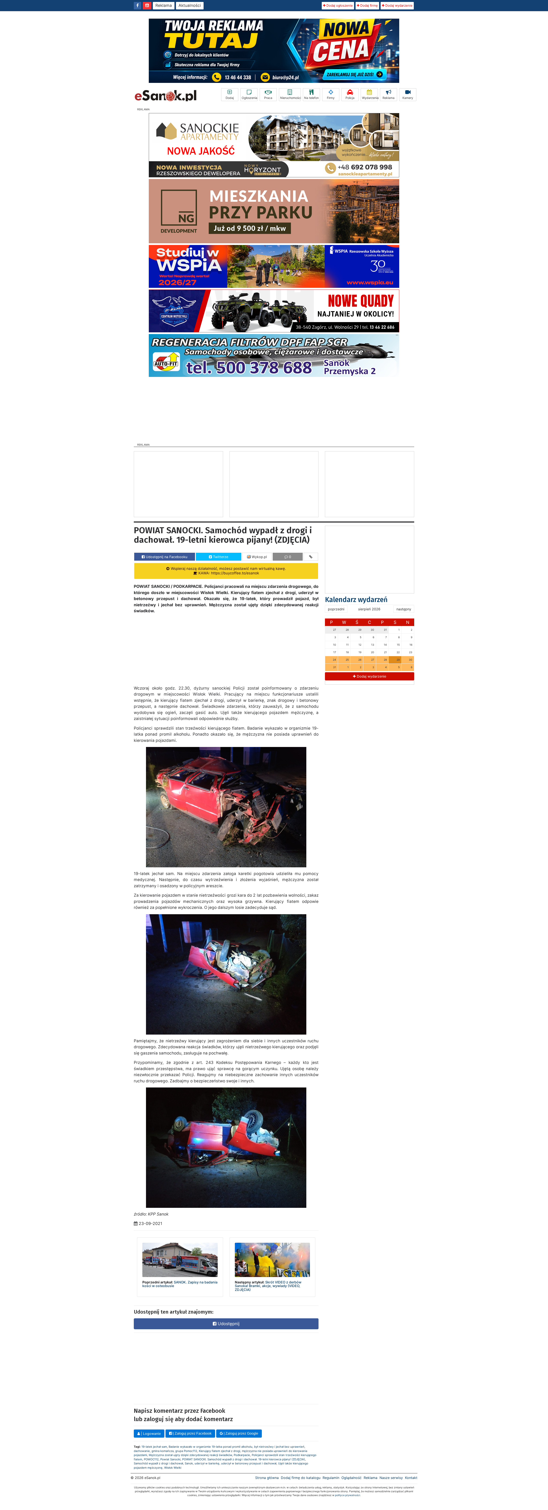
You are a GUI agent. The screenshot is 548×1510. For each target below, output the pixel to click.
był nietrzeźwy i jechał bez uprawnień (279, 1446)
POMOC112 (151, 1459)
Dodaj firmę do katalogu (300, 1478)
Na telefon (311, 98)
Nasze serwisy (391, 1478)
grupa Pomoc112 (186, 1451)
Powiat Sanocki (170, 1459)
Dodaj (230, 98)
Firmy (331, 98)
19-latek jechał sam (154, 1446)
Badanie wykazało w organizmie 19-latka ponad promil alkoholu (210, 1446)
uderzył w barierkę (207, 1463)
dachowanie (142, 1451)
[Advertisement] (274, 409)
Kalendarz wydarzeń (356, 600)
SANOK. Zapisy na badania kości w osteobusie (179, 1284)
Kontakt (411, 1478)
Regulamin (331, 1478)
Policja (349, 98)
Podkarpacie (242, 1455)
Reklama (163, 5)
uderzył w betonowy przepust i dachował (248, 1463)
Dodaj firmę (368, 5)
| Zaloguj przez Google (240, 1433)
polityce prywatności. (348, 1495)
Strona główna (267, 1478)
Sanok (189, 1463)
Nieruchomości (290, 98)
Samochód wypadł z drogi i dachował (158, 1463)
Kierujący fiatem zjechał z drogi (219, 1451)
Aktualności (190, 5)
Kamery (407, 98)
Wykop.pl (259, 557)
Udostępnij (228, 1323)
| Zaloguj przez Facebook (191, 1433)
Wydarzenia (370, 98)
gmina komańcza (163, 1451)
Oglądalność (351, 1478)
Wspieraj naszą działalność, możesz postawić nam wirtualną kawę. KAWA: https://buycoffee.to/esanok (228, 570)
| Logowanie (150, 1433)
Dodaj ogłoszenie (339, 5)
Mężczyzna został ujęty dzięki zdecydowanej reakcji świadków (190, 1455)
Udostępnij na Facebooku (166, 557)
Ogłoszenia (249, 98)
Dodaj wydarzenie (398, 5)
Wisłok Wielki (172, 1467)
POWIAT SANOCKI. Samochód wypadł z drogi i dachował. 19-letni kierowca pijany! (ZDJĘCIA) (243, 1459)
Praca (268, 98)
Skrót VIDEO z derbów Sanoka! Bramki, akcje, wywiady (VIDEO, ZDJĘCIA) (268, 1286)
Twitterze (220, 557)
